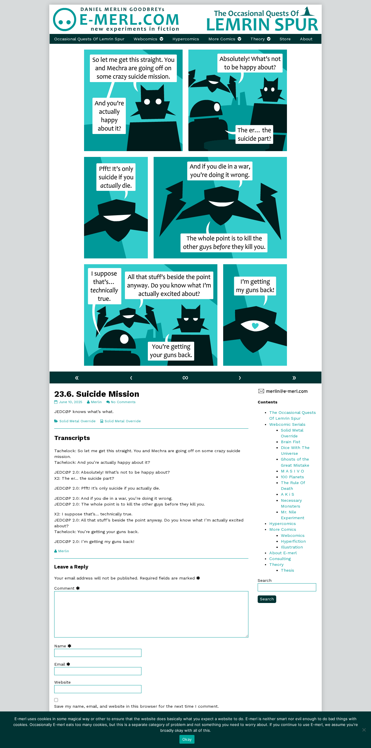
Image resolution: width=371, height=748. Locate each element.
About (306, 39)
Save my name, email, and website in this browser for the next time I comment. (136, 706)
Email (63, 664)
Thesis (287, 570)
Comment (68, 588)
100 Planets (292, 476)
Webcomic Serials (287, 424)
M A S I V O (292, 471)
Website (62, 682)
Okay (187, 739)
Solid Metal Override (77, 421)
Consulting (280, 558)
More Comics (221, 39)
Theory (257, 39)
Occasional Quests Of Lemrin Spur (89, 39)
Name (64, 646)
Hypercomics (185, 39)
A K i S (287, 494)
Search (265, 580)
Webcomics (145, 39)
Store (285, 39)
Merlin (96, 402)
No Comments (123, 402)
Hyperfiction (293, 541)
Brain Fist (290, 441)
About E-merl (283, 552)
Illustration (292, 547)
